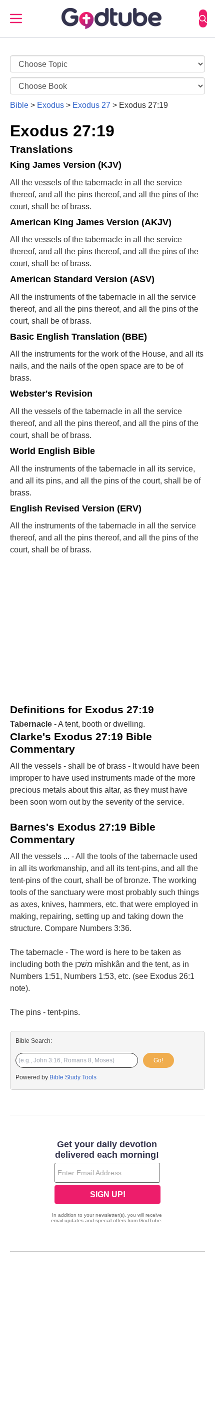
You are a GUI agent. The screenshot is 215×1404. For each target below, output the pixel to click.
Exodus (50, 105)
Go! (158, 1060)
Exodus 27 (91, 105)
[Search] (203, 18)
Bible (19, 105)
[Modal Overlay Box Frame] (107, 1183)
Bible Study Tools (73, 1077)
